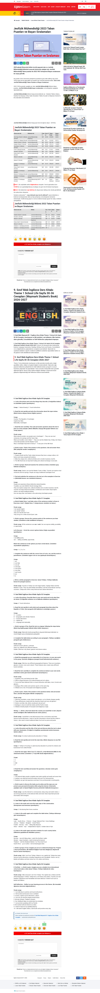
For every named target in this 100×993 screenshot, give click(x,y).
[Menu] (80, 7)
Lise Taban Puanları (62, 985)
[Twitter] (18, 63)
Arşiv (31, 1)
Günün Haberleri (25, 1)
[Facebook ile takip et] (78, 978)
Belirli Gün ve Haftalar (63, 983)
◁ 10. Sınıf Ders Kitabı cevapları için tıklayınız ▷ (37, 244)
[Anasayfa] (14, 1)
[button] (53, 63)
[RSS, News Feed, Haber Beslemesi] (84, 978)
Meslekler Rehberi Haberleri (78, 983)
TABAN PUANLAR (25, 20)
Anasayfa (17, 20)
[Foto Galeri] (85, 1)
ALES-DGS (43, 6)
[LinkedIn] (21, 63)
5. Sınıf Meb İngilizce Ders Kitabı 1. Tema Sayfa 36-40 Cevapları (46, 13)
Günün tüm (81, 13)
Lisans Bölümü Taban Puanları (38, 20)
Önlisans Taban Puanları (35, 985)
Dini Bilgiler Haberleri (34, 983)
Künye (44, 978)
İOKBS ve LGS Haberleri (20, 983)
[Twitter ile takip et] (81, 978)
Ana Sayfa (36, 6)
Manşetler (19, 1)
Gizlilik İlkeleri (56, 978)
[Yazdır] (27, 63)
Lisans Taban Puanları (20, 985)
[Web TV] (82, 1)
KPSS (68, 6)
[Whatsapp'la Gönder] (24, 63)
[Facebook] (15, 63)
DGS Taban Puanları (76, 985)
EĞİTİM (73, 6)
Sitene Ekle (36, 1)
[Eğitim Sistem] (22, 6)
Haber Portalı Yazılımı (20, 991)
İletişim (49, 978)
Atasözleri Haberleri (48, 983)
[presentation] (18, 13)
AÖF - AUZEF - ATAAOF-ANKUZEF (57, 6)
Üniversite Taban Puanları (50, 985)
